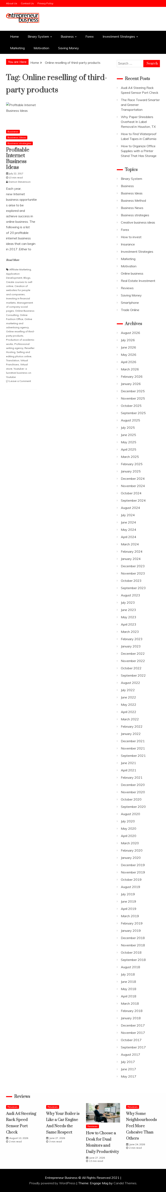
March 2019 (130, 916)
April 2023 (128, 624)
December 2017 (133, 1025)
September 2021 (133, 756)
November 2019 (133, 872)
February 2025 (132, 464)
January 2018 (131, 1018)
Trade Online (130, 310)
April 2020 (128, 836)
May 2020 (128, 828)
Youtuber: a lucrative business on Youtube (18, 372)
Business (67, 36)
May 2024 (128, 530)
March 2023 (130, 632)
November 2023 (133, 573)
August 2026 (130, 333)
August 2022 (130, 683)
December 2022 (133, 653)
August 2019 (130, 887)
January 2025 (131, 471)
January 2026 (131, 384)
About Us (11, 3)
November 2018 (133, 945)
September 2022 (133, 675)
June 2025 (128, 435)
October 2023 (131, 581)
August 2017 (130, 1054)
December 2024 (133, 479)
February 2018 (132, 1011)
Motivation (41, 48)
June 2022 (128, 697)
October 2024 (131, 493)
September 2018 (133, 960)
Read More (12, 260)
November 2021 (133, 748)
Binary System (38, 36)
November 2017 (133, 1033)
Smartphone (130, 303)
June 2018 (128, 982)
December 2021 (133, 741)
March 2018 (130, 1003)
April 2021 (128, 770)
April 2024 (128, 537)
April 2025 (128, 449)
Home (14, 36)
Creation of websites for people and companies (18, 290)
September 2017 (133, 1047)
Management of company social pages (19, 306)
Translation (12, 360)
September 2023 (133, 588)
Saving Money (68, 48)
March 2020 (130, 843)
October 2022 (131, 668)
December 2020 (133, 785)
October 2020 (131, 799)
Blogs (26, 277)
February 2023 (132, 639)
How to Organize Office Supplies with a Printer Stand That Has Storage (138, 151)
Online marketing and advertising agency (19, 323)
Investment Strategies (119, 36)
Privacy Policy (45, 3)
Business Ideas (16, 137)
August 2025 (130, 420)
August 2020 (130, 814)
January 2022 (131, 734)
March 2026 (130, 369)
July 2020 (128, 821)
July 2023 (128, 602)
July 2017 (128, 1062)
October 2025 (131, 406)
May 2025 (128, 442)
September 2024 (133, 500)
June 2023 (128, 610)
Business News (132, 208)
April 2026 (128, 362)
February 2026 (132, 376)
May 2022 (128, 705)
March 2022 (130, 719)
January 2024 (131, 559)
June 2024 (128, 522)
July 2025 (128, 427)
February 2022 (132, 726)
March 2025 (130, 457)
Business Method (133, 200)
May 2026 (128, 355)
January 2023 (131, 646)
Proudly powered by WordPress (52, 1183)
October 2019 (131, 879)
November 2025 (133, 398)
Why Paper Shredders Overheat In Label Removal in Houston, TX (138, 122)
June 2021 (128, 763)
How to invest (131, 237)
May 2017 (128, 1076)
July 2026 (128, 340)
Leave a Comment (20, 381)
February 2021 (132, 777)
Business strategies (19, 143)
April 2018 (128, 996)
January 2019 (131, 931)
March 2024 (130, 544)
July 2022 (128, 690)
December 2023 (133, 566)
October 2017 (131, 1040)
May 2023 (128, 617)
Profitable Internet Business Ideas (17, 159)
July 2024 (128, 515)
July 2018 (128, 974)
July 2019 (128, 894)
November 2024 (133, 486)
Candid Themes (125, 1183)
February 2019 (132, 923)
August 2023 (130, 595)
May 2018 (128, 989)
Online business (132, 273)
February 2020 (132, 850)
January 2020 (131, 858)
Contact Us (27, 3)
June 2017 (128, 1069)
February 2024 (132, 551)
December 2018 (133, 938)
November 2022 (133, 661)
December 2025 (133, 391)
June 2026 (128, 347)
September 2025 (133, 413)
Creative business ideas (138, 222)
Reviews (127, 288)
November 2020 (133, 792)
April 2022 (128, 712)
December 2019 (133, 865)
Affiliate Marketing (20, 269)
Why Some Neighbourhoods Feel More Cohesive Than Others (141, 1126)
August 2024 (130, 508)
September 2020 (133, 807)
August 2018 (130, 967)
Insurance (128, 244)
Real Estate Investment (138, 281)
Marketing (17, 48)
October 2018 (131, 952)
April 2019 (128, 909)
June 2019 (128, 901)
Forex (89, 36)
